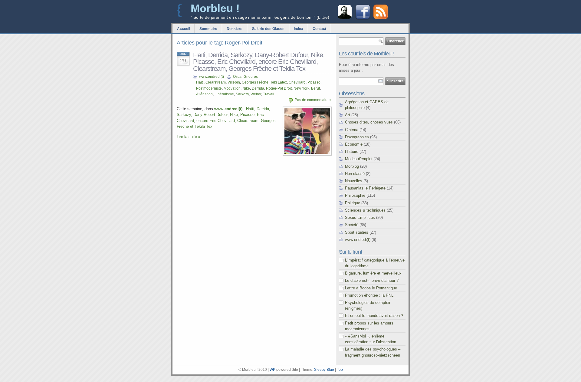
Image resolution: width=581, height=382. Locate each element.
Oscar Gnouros (245, 76)
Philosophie (355, 195)
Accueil (183, 29)
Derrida (258, 88)
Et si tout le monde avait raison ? (374, 315)
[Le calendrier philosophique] (344, 18)
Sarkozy (242, 94)
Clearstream (215, 82)
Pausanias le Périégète (365, 188)
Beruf (315, 88)
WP (272, 369)
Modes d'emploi (358, 158)
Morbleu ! (215, 8)
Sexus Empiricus (360, 217)
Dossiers (234, 29)
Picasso (313, 82)
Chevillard (297, 82)
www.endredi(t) (211, 76)
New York (301, 88)
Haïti (200, 82)
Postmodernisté (209, 88)
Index (298, 29)
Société (351, 224)
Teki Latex (278, 82)
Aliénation (204, 94)
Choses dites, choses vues (369, 122)
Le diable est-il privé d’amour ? (372, 280)
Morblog (352, 166)
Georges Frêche (255, 82)
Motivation (232, 88)
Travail (268, 94)
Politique (352, 203)
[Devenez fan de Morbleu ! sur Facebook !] (362, 19)
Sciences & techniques (365, 210)
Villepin (234, 82)
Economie (354, 144)
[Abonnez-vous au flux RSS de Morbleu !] (380, 17)
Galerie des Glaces (268, 29)
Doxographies (357, 137)
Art (347, 115)
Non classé (355, 173)
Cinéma (351, 129)
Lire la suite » (188, 136)
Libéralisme (224, 94)
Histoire (351, 151)
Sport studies (356, 232)
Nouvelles (353, 181)
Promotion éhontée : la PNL (369, 295)
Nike (246, 88)
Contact (319, 29)
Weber (256, 94)
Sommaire (208, 29)
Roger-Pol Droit (279, 88)
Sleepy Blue (324, 369)
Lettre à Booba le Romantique (371, 288)
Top (340, 369)
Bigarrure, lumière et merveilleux (373, 273)
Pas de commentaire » (313, 100)
